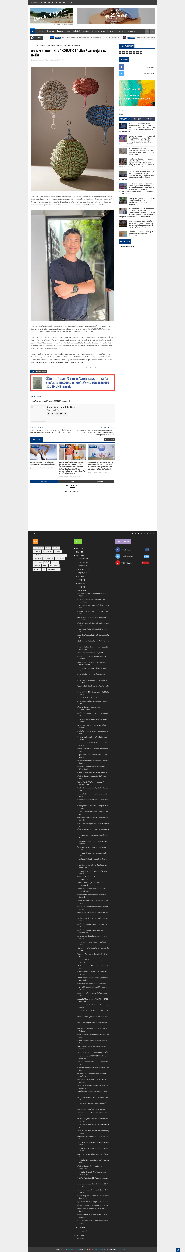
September (82, 569)
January (80, 1231)
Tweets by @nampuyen (127, 246)
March (80, 590)
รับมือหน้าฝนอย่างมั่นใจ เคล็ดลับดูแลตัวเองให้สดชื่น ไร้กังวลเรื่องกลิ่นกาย (42, 464)
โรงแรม (60, 31)
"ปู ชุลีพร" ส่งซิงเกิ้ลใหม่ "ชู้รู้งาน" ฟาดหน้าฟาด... (93, 1202)
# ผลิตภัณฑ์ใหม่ (41, 372)
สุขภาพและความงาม (118, 31)
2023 (78, 1235)
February (81, 1227)
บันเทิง (67, 31)
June (79, 580)
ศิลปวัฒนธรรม (48, 558)
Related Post (37, 440)
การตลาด (95, 31)
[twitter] (45, 2)
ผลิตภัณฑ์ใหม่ (41, 46)
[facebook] (41, 2)
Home (33, 46)
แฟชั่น (56, 565)
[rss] (60, 2)
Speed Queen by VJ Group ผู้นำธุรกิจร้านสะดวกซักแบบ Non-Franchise (141, 233)
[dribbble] (56, 2)
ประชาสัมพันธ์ (95, 37)
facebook (100, 482)
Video (45, 565)
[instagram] (67, 2)
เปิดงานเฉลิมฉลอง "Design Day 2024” (90, 653)
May (79, 583)
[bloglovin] (52, 2)
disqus (72, 482)
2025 (78, 552)
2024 (78, 555)
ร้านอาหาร (41, 31)
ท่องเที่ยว (86, 31)
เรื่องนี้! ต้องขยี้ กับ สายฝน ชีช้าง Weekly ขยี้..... (92, 984)
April (79, 587)
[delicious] (71, 2)
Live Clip (37, 569)
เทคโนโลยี (37, 555)
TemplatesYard (99, 1249)
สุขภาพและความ (53, 569)
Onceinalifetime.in (73, 1249)
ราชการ (46, 555)
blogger (44, 482)
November (82, 562)
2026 (78, 548)
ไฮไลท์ (47, 562)
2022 (78, 1239)
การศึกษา (58, 551)
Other (130, 31)
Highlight (137, 119)
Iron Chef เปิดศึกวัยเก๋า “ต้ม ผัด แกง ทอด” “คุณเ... (93, 698)
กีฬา (35, 562)
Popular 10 (125, 119)
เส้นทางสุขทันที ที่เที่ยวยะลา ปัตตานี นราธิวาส (92, 1205)
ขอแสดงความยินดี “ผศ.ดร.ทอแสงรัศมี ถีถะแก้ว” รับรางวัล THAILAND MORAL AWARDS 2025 (54, 38)
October (81, 566)
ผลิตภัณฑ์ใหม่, (60, 60)
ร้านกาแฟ (50, 31)
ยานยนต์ (104, 31)
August (80, 573)
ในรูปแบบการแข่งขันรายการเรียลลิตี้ (112, 38)
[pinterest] (48, 2)
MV (51, 565)
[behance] (63, 2)
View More (110, 440)
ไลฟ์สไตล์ (76, 31)
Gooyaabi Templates (122, 1249)
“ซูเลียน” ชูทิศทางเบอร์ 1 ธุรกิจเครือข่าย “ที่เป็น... (93, 1052)
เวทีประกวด (60, 558)
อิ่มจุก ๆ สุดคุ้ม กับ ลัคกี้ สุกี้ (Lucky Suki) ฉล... (91, 1109)
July (79, 576)
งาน (44, 569)
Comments (149, 119)
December (82, 559)
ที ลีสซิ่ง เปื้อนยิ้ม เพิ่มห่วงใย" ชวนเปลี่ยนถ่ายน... (92, 773)
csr (40, 562)
